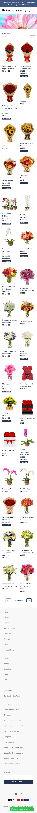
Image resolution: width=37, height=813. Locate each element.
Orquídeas (8, 617)
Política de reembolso (12, 764)
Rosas (6, 623)
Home (6, 663)
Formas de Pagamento (12, 720)
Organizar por (7, 33)
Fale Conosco (9, 742)
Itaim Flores (12, 806)
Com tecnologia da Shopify (25, 806)
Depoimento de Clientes (13, 731)
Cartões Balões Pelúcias (13, 696)
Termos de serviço (11, 758)
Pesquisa (7, 737)
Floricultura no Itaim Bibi (13, 747)
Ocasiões (7, 669)
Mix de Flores (9, 650)
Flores (6, 674)
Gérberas (7, 634)
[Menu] (34, 10)
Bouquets (7, 685)
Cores (6, 680)
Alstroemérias (9, 628)
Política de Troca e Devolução (15, 726)
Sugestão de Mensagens (13, 753)
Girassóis (7, 639)
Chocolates (8, 690)
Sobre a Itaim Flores (11, 710)
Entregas (7, 715)
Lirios (6, 644)
